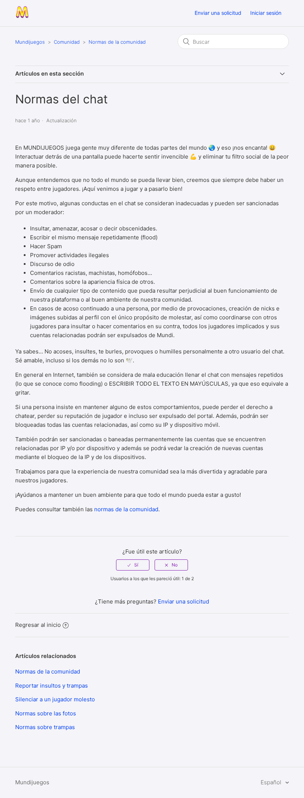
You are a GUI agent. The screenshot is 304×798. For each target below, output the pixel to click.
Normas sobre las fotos (45, 713)
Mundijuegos (30, 42)
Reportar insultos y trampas (51, 685)
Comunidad (67, 42)
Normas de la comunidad (117, 42)
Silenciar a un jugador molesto (55, 699)
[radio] (132, 565)
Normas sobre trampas (45, 727)
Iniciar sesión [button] (265, 13)
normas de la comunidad (126, 509)
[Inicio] (22, 16)
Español (271, 782)
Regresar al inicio (38, 624)
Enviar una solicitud (218, 13)
